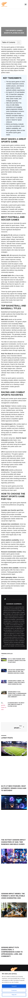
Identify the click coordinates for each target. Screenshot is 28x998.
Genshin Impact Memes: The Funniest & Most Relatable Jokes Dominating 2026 (16, 682)
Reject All (14, 994)
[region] (14, 984)
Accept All (14, 986)
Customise (14, 990)
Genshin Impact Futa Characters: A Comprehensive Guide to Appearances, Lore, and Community (12, 952)
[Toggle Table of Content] (17, 42)
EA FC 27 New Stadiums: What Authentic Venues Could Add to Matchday (17, 660)
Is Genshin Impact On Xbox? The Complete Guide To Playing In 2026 (16, 704)
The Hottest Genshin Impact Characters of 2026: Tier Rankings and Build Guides (16, 671)
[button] (25, 4)
